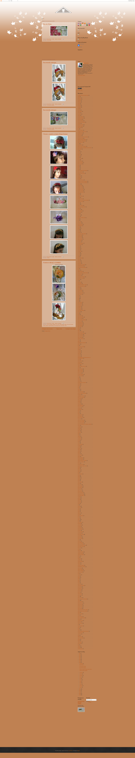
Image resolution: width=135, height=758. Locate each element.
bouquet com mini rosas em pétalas (83, 200)
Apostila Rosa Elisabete (81, 122)
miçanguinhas (80, 409)
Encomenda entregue (49, 62)
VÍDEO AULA (80, 636)
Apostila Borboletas (81, 118)
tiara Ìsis (79, 592)
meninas (79, 402)
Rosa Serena (80, 537)
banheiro (79, 151)
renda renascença (80, 515)
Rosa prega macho (57, 325)
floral (78, 313)
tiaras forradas (80, 597)
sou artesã (79, 574)
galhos (79, 341)
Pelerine (79, 471)
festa (78, 295)
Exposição (79, 282)
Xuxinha (79, 647)
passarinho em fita (80, 464)
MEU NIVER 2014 (80, 405)
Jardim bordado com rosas (82, 366)
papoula (47, 325)
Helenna (79, 353)
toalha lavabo (80, 608)
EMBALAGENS (80, 271)
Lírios (78, 386)
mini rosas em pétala (81, 420)
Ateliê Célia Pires (80, 142)
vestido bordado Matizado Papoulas (83, 631)
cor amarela (79, 240)
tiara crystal (79, 584)
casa (78, 220)
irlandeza (79, 362)
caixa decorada (80, 210)
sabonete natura (80, 553)
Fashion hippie (80, 290)
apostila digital (80, 119)
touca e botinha (80, 616)
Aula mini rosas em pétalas (82, 146)
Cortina (79, 245)
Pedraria (79, 467)
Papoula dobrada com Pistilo (82, 460)
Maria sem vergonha (81, 397)
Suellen (79, 577)
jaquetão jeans (80, 363)
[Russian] (79, 25)
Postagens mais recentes (47, 328)
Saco (78, 557)
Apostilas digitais (80, 126)
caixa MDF (79, 212)
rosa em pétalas (80, 531)
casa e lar (79, 221)
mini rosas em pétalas (81, 421)
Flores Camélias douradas (82, 319)
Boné (78, 174)
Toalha (79, 600)
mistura (79, 425)
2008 (80, 694)
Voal (78, 644)
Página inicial (59, 328)
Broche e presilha (80, 205)
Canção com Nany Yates (81, 217)
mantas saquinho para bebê (82, 393)
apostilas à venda (80, 124)
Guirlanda (79, 350)
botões (79, 194)
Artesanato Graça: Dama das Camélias (81, 702)
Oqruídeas (79, 448)
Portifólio (79, 496)
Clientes (48, 257)
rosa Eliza (79, 530)
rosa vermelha (80, 538)
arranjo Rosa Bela (80, 138)
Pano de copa (80, 455)
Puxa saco (79, 507)
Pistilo (79, 480)
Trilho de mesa (80, 623)
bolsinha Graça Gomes (81, 173)
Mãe (78, 387)
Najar (78, 433)
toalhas (79, 612)
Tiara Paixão (80, 593)
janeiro (81, 687)
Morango (79, 428)
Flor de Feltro (47, 24)
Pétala (79, 476)
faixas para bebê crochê (81, 286)
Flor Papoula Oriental (81, 310)
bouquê (79, 197)
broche (79, 204)
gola (78, 345)
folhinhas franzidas (81, 338)
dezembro (81, 663)
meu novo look (80, 406)
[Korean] (85, 25)
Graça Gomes (86, 63)
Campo (79, 216)
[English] (79, 23)
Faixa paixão (80, 283)
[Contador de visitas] (80, 88)
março (81, 684)
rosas (78, 539)
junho (81, 679)
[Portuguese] (81, 25)
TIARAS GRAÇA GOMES (52, 262)
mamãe (79, 389)
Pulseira (79, 506)
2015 (80, 659)
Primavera (79, 500)
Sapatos (79, 562)
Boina (79, 166)
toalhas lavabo (80, 613)
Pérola (79, 475)
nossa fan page (80, 444)
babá (78, 150)
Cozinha (79, 248)
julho (80, 678)
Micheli (79, 410)
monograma (79, 426)
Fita (78, 298)
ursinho (79, 627)
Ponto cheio (79, 484)
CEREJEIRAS (80, 225)
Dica (78, 268)
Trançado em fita (80, 620)
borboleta (54, 324)
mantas (79, 390)
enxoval (79, 279)
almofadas (79, 107)
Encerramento (80, 274)
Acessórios (79, 99)
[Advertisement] (59, 50)
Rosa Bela (79, 523)
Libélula (79, 385)
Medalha (79, 401)
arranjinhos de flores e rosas (82, 131)
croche (79, 252)
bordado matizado (80, 190)
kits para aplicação (81, 374)
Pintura (79, 479)
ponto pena (79, 488)
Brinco (79, 202)
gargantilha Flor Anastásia (82, 342)
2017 (80, 656)
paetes (79, 452)
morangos (79, 429)
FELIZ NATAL (80, 294)
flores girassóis (80, 322)
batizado (79, 155)
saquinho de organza (81, 565)
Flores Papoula (80, 325)
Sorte (78, 573)
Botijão (79, 193)
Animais (79, 112)
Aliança (79, 103)
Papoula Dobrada (80, 459)
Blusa (79, 159)
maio (80, 681)
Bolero (79, 167)
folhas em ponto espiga (81, 333)
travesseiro (79, 621)
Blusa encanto (80, 163)
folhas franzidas (80, 334)
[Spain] (85, 23)
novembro (81, 672)
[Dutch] (90, 23)
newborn (79, 436)
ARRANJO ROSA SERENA (82, 139)
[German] (83, 23)
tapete (79, 580)
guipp (78, 349)
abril (80, 682)
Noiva (79, 441)
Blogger (78, 750)
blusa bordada (80, 161)
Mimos (79, 413)
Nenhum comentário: (58, 104)
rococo (79, 518)
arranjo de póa (80, 134)
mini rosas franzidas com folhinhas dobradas (84, 424)
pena (78, 472)
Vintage (79, 639)
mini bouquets (80, 416)
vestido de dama (80, 632)
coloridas (79, 232)
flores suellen (80, 326)
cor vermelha (80, 244)
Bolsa (79, 169)
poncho (79, 483)
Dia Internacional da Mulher (82, 267)
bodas (79, 165)
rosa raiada (79, 535)
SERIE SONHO (80, 569)
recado (79, 510)
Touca (79, 615)
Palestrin (79, 453)
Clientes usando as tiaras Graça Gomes (55, 134)
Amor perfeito (80, 111)
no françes (79, 437)
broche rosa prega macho (82, 206)
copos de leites (80, 239)
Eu (78, 280)
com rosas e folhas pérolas (60, 324)
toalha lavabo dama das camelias (83, 609)
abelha (79, 96)
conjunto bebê (80, 235)
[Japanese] (83, 25)
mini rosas (79, 418)
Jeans (79, 367)
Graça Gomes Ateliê (81, 346)
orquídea (79, 451)
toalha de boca (80, 604)
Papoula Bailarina (51, 325)
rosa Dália (79, 526)
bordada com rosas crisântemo (82, 181)
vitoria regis (79, 643)
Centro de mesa (80, 224)
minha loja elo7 (80, 414)
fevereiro (81, 685)
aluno (78, 108)
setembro (81, 675)
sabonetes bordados (81, 554)
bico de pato (80, 158)
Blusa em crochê (80, 162)
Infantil (79, 359)
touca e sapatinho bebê (81, 617)
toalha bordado (80, 601)
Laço (78, 377)
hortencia (79, 354)
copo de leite (80, 236)
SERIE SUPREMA (81, 570)
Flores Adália (80, 315)
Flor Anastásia (80, 302)
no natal (79, 440)
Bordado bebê (80, 185)
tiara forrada (62, 325)
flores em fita (80, 321)
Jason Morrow (70, 750)
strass (79, 576)
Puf (78, 504)
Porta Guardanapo (80, 492)
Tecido (79, 582)
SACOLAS (79, 558)
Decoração (79, 263)
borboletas (79, 177)
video (78, 635)
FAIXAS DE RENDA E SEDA (82, 284)
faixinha (79, 287)
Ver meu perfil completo (81, 75)
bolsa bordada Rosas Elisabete (82, 170)
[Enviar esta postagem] (63, 104)
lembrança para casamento (82, 382)
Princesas (79, 502)
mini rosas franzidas (70, 324)
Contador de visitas (80, 90)
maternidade (80, 398)
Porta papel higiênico (81, 495)
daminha (79, 260)
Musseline (79, 432)
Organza (79, 449)
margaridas (79, 394)
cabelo (79, 208)
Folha (78, 329)
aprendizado (79, 127)
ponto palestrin (80, 487)
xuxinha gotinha (80, 648)
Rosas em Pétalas (80, 543)
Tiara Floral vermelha (81, 585)
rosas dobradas (80, 542)
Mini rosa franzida (80, 417)
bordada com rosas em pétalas (82, 182)
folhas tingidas (80, 337)
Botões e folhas (80, 196)
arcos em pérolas (49, 324)
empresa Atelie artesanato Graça (83, 272)
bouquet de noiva (80, 201)
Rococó (79, 519)
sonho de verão (80, 572)
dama (78, 256)
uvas (78, 628)
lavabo (79, 379)
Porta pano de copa (81, 494)
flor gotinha (79, 306)
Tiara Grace (79, 589)
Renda (79, 514)
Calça (79, 213)
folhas (65, 324)
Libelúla (79, 383)
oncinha (44, 325)
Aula (78, 143)
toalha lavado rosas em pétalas (82, 611)
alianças (79, 104)
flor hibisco (79, 307)
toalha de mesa (80, 605)
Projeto (79, 503)
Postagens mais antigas (71, 328)
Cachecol (79, 209)
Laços (79, 378)
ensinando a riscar (80, 278)
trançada (79, 619)
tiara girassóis (80, 588)
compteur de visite (80, 89)
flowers (79, 327)
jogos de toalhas (80, 370)
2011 (80, 690)
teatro (79, 581)
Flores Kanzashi (80, 323)
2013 (80, 662)
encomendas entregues (50, 105)
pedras (79, 468)
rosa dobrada (80, 527)
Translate (89, 702)
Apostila (79, 115)
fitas (78, 299)
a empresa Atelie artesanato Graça (83, 95)
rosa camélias (80, 522)
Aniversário (79, 114)
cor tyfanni (79, 241)
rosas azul (79, 541)
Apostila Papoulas (80, 120)
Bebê (78, 157)
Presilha (79, 499)
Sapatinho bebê (80, 561)
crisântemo (79, 251)
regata (79, 511)
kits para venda (80, 375)
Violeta (79, 640)
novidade (79, 445)
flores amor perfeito (81, 317)
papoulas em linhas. (81, 461)
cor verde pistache (80, 243)
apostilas (79, 123)
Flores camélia (80, 318)
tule (78, 624)
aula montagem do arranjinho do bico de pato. (85, 147)
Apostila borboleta (80, 116)
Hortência (79, 356)
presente (79, 498)
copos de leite (80, 237)
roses (78, 549)
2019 (80, 653)
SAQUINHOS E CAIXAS (81, 566)
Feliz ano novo (80, 291)
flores (78, 314)
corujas (79, 247)
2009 (80, 693)
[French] (81, 23)
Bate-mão (79, 154)
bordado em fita (80, 186)
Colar (78, 229)
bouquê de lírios (80, 198)
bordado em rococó (81, 189)
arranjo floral (80, 135)
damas (79, 259)
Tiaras (65, 325)
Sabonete (79, 550)
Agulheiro (79, 100)
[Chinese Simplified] (90, 25)
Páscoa (79, 463)
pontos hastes (80, 491)
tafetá (79, 578)
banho (79, 153)
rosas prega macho (81, 546)
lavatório (79, 381)
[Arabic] (87, 25)
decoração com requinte (81, 264)
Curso (79, 255)
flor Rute (79, 311)
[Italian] (87, 23)
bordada (79, 178)
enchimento (79, 275)
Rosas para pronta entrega (82, 545)
